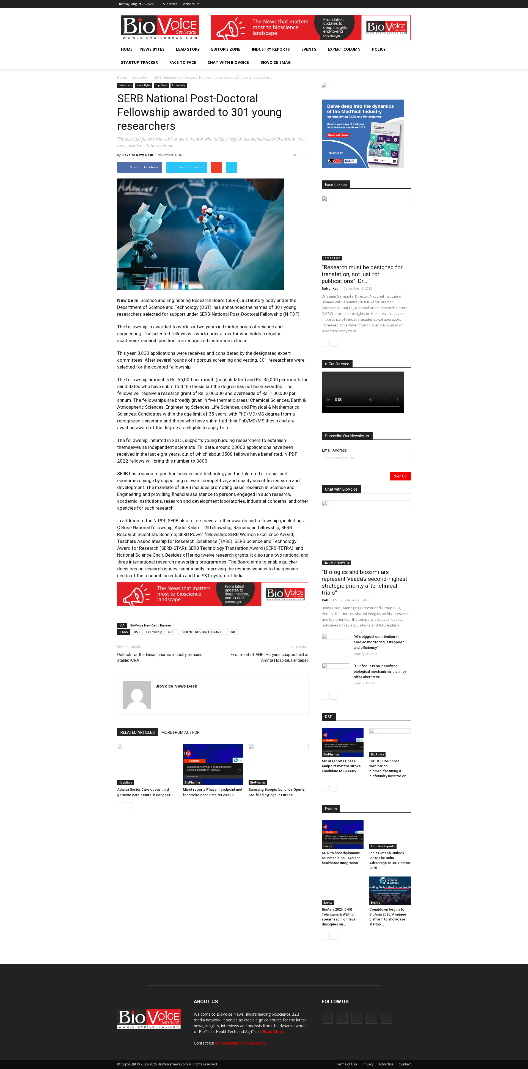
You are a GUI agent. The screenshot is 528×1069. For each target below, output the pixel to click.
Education (140, 77)
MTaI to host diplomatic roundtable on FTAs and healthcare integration (341, 858)
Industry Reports (271, 49)
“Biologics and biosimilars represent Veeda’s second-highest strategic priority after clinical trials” (364, 582)
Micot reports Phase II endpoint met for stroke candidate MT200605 (341, 766)
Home (127, 49)
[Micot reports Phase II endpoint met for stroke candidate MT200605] (213, 764)
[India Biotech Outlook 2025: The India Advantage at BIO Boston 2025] (390, 834)
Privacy (367, 1064)
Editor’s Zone (225, 49)
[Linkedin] (388, 4)
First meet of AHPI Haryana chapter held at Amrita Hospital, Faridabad (270, 657)
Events (308, 49)
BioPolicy (377, 754)
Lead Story (188, 49)
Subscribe (170, 4)
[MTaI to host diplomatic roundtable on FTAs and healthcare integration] (343, 834)
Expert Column (344, 49)
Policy (379, 49)
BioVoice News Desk (137, 155)
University (178, 85)
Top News (161, 85)
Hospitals (125, 782)
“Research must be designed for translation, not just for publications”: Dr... (362, 274)
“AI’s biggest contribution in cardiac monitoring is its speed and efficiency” (379, 642)
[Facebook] (370, 4)
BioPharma (192, 782)
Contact (405, 1064)
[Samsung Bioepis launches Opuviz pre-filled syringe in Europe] (279, 764)
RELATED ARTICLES (137, 732)
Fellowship (154, 632)
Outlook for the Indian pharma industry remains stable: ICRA (159, 657)
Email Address (334, 450)
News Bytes (152, 49)
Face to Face (182, 62)
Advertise (386, 1064)
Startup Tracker (139, 62)
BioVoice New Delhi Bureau (150, 625)
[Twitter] (398, 4)
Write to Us (191, 4)
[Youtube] (407, 4)
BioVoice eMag (275, 62)
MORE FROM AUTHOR (180, 732)
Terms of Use (346, 1064)
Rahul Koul (331, 288)
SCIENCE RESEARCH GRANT (202, 632)
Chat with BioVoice (228, 62)
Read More (273, 1031)
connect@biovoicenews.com (240, 1043)
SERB (231, 632)
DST (137, 632)
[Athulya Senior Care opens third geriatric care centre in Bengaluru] (147, 764)
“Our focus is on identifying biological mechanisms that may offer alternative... (380, 671)
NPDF (172, 632)
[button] (391, 62)
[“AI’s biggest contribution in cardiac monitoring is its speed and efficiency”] (335, 643)
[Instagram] (379, 4)
